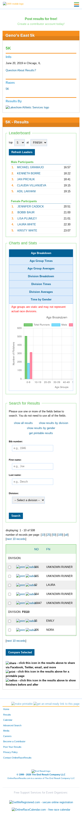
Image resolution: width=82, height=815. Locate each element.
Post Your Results (12, 747)
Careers (7, 736)
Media (6, 730)
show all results (23, 423)
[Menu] (76, 4)
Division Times (41, 284)
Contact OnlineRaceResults (17, 757)
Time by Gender (41, 299)
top (11, 142)
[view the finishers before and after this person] (31, 567)
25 (48, 534)
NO (36, 549)
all (66, 534)
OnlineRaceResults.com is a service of (41, 778)
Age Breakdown (41, 253)
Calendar (7, 720)
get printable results (41, 433)
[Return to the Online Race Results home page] (13, 3)
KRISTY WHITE (27, 230)
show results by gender (41, 428)
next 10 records (16, 539)
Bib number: (16, 441)
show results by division (53, 423)
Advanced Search (12, 725)
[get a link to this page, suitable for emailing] (56, 703)
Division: (14, 493)
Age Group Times (41, 261)
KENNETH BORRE (29, 173)
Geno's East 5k (20, 35)
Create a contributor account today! (41, 24)
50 (54, 534)
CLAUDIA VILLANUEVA (31, 185)
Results (7, 714)
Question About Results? (21, 70)
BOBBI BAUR (25, 212)
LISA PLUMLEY (27, 218)
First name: (15, 459)
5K (7, 88)
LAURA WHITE (26, 224)
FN (48, 549)
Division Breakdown (41, 276)
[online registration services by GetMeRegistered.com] (41, 801)
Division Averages (41, 291)
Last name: (15, 475)
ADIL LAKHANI (26, 191)
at (27, 142)
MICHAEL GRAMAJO (30, 167)
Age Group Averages (41, 268)
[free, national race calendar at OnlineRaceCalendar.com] (41, 810)
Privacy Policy (10, 752)
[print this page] (22, 703)
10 (43, 534)
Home (6, 709)
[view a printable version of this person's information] (20, 567)
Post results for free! (41, 19)
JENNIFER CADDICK (30, 206)
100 (60, 534)
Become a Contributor (14, 741)
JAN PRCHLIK (26, 179)
